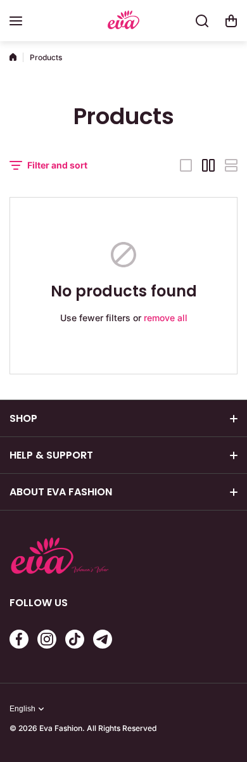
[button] (231, 21)
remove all (165, 317)
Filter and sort (57, 165)
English (22, 708)
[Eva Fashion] (123, 21)
